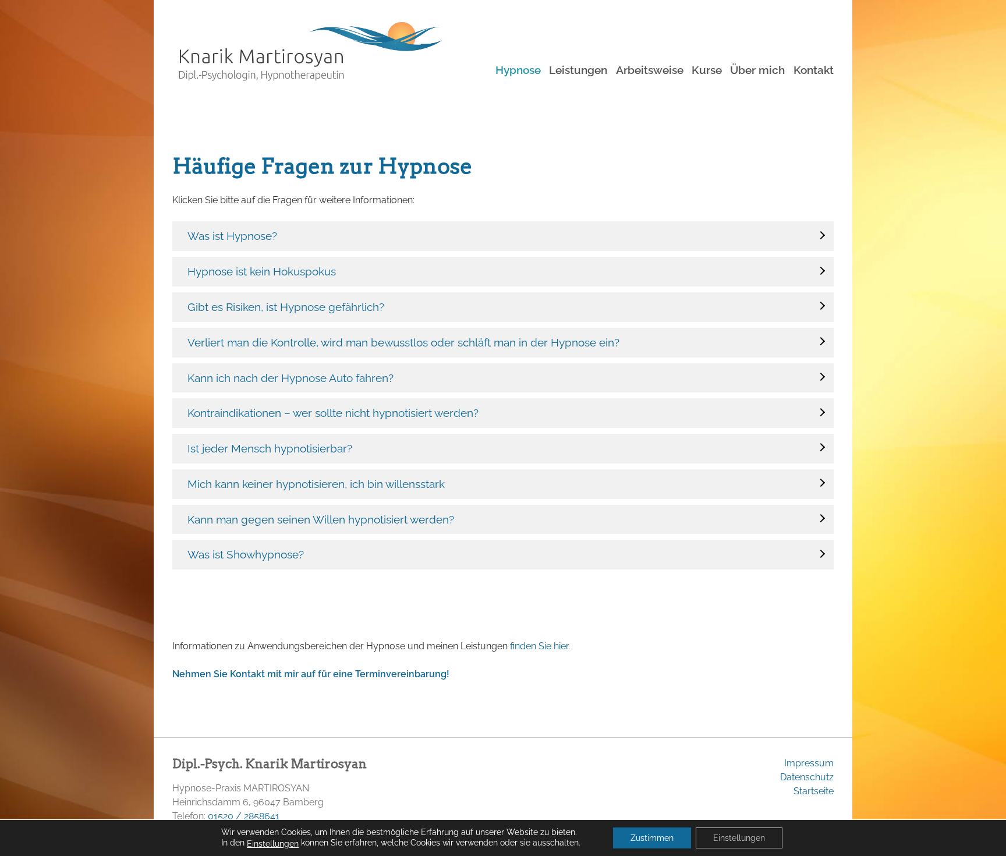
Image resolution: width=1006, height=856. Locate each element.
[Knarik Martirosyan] (307, 64)
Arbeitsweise (649, 69)
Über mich (757, 69)
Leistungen (578, 69)
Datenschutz (807, 777)
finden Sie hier (539, 646)
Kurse (707, 69)
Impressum (809, 763)
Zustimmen (652, 838)
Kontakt (814, 69)
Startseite (814, 791)
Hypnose (518, 69)
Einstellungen (273, 843)
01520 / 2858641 (243, 816)
